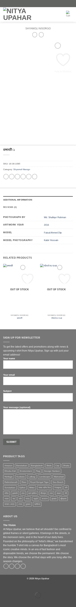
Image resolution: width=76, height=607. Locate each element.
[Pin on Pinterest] (28, 176)
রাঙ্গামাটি (19, 318)
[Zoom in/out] (3, 587)
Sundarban (9, 487)
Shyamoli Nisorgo (38, 28)
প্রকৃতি (35, 499)
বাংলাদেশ (45, 499)
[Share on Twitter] (17, 176)
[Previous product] (41, 34)
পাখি (20, 499)
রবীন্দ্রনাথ (63, 499)
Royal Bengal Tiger (39, 482)
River (24, 482)
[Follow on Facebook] (6, 566)
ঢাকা (51, 493)
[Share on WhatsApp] (6, 176)
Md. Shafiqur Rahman (55, 217)
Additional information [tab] (17, 200)
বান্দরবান (54, 499)
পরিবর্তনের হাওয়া (56, 318)
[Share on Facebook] (11, 176)
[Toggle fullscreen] (13, 587)
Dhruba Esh (10, 471)
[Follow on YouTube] (23, 566)
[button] (55, 14)
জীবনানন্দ (43, 493)
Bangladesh (37, 465)
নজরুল (59, 493)
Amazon (8, 465)
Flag (38, 471)
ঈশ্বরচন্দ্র (57, 487)
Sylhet (22, 487)
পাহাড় (28, 499)
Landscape (44, 476)
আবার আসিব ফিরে (44, 487)
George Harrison (52, 471)
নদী (66, 493)
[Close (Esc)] (31, 587)
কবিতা (6, 493)
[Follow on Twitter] (17, 566)
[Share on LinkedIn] (34, 176)
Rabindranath (11, 482)
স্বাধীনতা (37, 504)
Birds (49, 465)
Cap (57, 465)
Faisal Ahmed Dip (53, 232)
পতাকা (6, 499)
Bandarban (21, 465)
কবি (66, 487)
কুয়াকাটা (15, 493)
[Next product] (34, 34)
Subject (7, 391)
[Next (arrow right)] (13, 601)
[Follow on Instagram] (11, 566)
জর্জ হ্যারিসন (32, 493)
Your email (9, 375)
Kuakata (20, 476)
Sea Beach (58, 482)
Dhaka (66, 465)
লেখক (20, 504)
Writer (32, 487)
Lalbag (31, 476)
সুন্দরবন (28, 504)
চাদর (23, 493)
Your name (9, 358)
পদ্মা (13, 499)
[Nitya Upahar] (26, 15)
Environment (26, 471)
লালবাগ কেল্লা (9, 504)
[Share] (22, 587)
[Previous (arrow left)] (3, 601)
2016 (46, 225)
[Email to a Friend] (23, 176)
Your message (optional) (16, 407)
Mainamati (59, 476)
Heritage (8, 476)
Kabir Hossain (51, 240)
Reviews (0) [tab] (10, 207)
